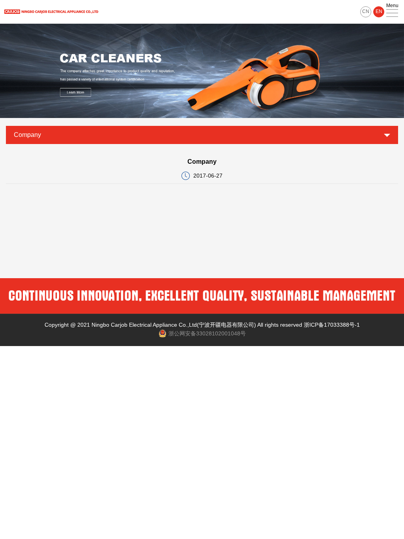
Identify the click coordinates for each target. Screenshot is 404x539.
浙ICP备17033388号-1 (332, 325)
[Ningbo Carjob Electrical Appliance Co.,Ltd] (51, 12)
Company (27, 134)
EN (379, 11)
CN (365, 11)
